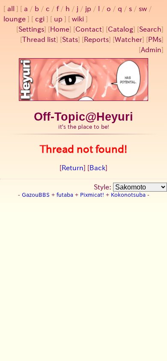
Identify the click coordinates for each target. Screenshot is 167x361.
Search (150, 29)
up (58, 18)
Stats (70, 39)
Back (97, 167)
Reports (96, 39)
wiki (78, 18)
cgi (40, 18)
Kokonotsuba (128, 195)
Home (59, 29)
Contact (88, 29)
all (11, 8)
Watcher (128, 39)
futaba (65, 195)
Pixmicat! (92, 195)
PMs (154, 39)
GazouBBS (36, 195)
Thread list (39, 39)
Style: (103, 186)
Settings (31, 29)
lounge (14, 18)
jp (88, 8)
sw (143, 8)
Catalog (120, 29)
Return (73, 167)
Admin (151, 49)
